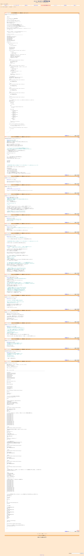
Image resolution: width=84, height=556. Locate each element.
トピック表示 (46, 5)
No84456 (8, 218)
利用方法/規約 (36, 5)
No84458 (8, 245)
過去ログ (75, 5)
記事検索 (65, 5)
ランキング (55, 5)
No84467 (8, 326)
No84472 (8, 352)
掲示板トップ (6, 5)
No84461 (8, 277)
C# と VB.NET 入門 (16, 5)
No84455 (8, 197)
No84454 (8, 179)
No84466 (8, 342)
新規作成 (26, 5)
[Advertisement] (42, 10)
